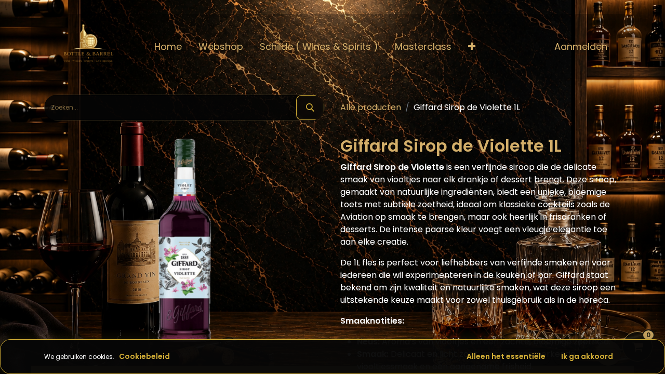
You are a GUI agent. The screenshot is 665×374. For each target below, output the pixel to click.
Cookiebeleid (144, 356)
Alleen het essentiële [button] (506, 356)
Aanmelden (580, 46)
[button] (472, 46)
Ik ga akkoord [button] (587, 356)
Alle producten (370, 107)
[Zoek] (310, 107)
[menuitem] (168, 46)
